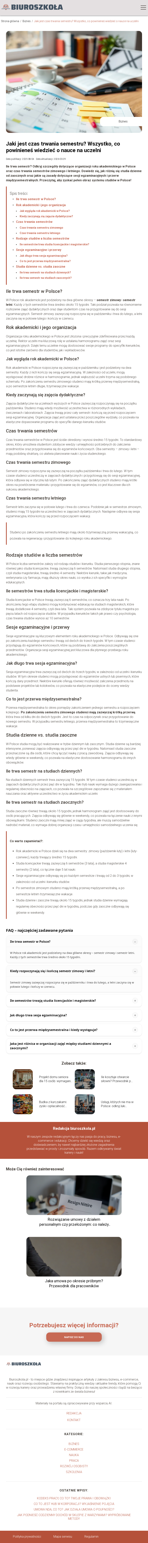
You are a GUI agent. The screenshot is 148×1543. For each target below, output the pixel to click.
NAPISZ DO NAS (74, 1337)
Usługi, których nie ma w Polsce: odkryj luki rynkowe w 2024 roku (117, 1104)
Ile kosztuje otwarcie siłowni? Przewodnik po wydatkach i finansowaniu (117, 1079)
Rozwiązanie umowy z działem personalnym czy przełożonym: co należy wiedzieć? (74, 1222)
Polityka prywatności (27, 1536)
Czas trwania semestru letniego (40, 233)
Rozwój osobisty (74, 1466)
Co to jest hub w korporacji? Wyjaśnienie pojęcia (74, 1504)
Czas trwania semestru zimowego (41, 227)
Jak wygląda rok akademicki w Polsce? (45, 210)
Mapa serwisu (62, 1536)
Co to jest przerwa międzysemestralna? (45, 261)
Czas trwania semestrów (34, 222)
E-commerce (73, 1449)
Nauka (74, 1455)
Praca (74, 1460)
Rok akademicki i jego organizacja (41, 205)
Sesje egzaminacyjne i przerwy (38, 250)
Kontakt (74, 1420)
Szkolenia (74, 1472)
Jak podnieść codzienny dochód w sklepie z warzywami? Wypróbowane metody (74, 1517)
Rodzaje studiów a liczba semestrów (42, 238)
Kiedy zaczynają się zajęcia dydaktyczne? (46, 216)
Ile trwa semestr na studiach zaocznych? (46, 277)
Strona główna (10, 21)
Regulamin (91, 1536)
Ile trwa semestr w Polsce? (36, 199)
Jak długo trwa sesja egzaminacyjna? (44, 255)
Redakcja (74, 1413)
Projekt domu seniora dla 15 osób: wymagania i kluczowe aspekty (55, 1079)
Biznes (27, 21)
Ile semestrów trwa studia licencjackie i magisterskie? (54, 244)
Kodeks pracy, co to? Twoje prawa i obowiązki (74, 1498)
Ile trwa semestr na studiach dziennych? (45, 272)
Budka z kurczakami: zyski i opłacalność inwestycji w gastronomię (53, 1104)
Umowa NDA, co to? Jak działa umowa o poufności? (74, 1509)
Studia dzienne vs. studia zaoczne (40, 266)
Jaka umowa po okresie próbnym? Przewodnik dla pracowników (74, 1283)
